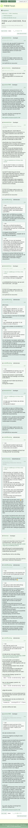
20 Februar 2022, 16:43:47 (9, 70)
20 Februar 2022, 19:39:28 (7, 567)
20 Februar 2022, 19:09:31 (7, 538)
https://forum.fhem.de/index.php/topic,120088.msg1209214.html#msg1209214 (13, 544)
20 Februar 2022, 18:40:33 (7, 439)
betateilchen (8, 38)
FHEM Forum (9, 6)
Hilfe (3, 824)
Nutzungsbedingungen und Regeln (12, 824)
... (14, 31)
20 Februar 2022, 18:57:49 (7, 461)
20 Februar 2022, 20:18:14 (7, 716)
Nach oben (3, 813)
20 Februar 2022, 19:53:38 (7, 640)
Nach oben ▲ (23, 824)
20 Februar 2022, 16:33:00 (7, 40)
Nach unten (4, 31)
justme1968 (7, 85)
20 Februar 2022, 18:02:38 (7, 392)
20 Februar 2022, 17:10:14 (7, 124)
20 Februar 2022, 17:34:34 (7, 268)
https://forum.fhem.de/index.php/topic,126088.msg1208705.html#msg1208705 (13, 656)
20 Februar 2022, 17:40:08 (7, 302)
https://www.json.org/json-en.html (16, 517)
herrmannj (7, 68)
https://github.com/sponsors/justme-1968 (11, 117)
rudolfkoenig (8, 199)
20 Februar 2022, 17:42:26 (7, 365)
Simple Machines (17, 826)
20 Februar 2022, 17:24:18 (7, 202)
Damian (6, 536)
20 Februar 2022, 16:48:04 (7, 87)
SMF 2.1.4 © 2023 (10, 826)
